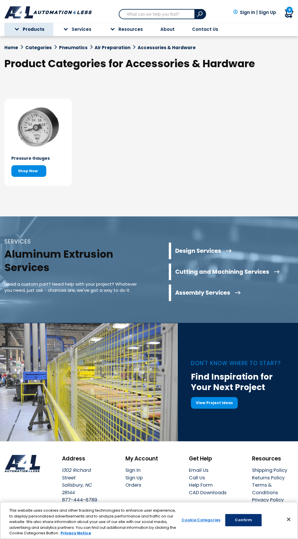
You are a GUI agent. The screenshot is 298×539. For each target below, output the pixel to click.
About (167, 29)
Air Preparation (112, 48)
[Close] (288, 519)
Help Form (201, 485)
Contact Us (205, 29)
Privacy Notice (76, 533)
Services (81, 29)
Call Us (197, 477)
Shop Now (28, 170)
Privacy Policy (268, 500)
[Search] (200, 14)
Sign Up (267, 12)
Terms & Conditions (265, 489)
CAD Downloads (207, 492)
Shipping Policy (269, 470)
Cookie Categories (201, 520)
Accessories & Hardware (167, 48)
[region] (149, 520)
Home (11, 48)
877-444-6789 (79, 500)
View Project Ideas (214, 402)
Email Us (198, 470)
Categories (38, 48)
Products (34, 29)
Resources (130, 29)
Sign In (247, 12)
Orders (133, 485)
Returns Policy (268, 477)
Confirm (243, 520)
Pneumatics (73, 48)
